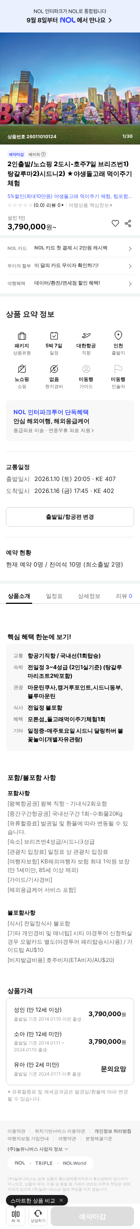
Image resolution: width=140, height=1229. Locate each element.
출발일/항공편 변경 (70, 516)
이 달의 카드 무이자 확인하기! (66, 265)
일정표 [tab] (54, 595)
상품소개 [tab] (19, 595)
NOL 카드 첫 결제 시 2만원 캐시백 (71, 248)
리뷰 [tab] (124, 595)
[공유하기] (128, 223)
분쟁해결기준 (98, 1138)
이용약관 (16, 1131)
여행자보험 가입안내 (28, 1138)
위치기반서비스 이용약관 (60, 1131)
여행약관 (67, 1138)
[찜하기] (115, 223)
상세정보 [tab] (89, 595)
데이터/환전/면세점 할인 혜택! (67, 283)
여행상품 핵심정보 (89, 205)
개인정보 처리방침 (112, 1131)
